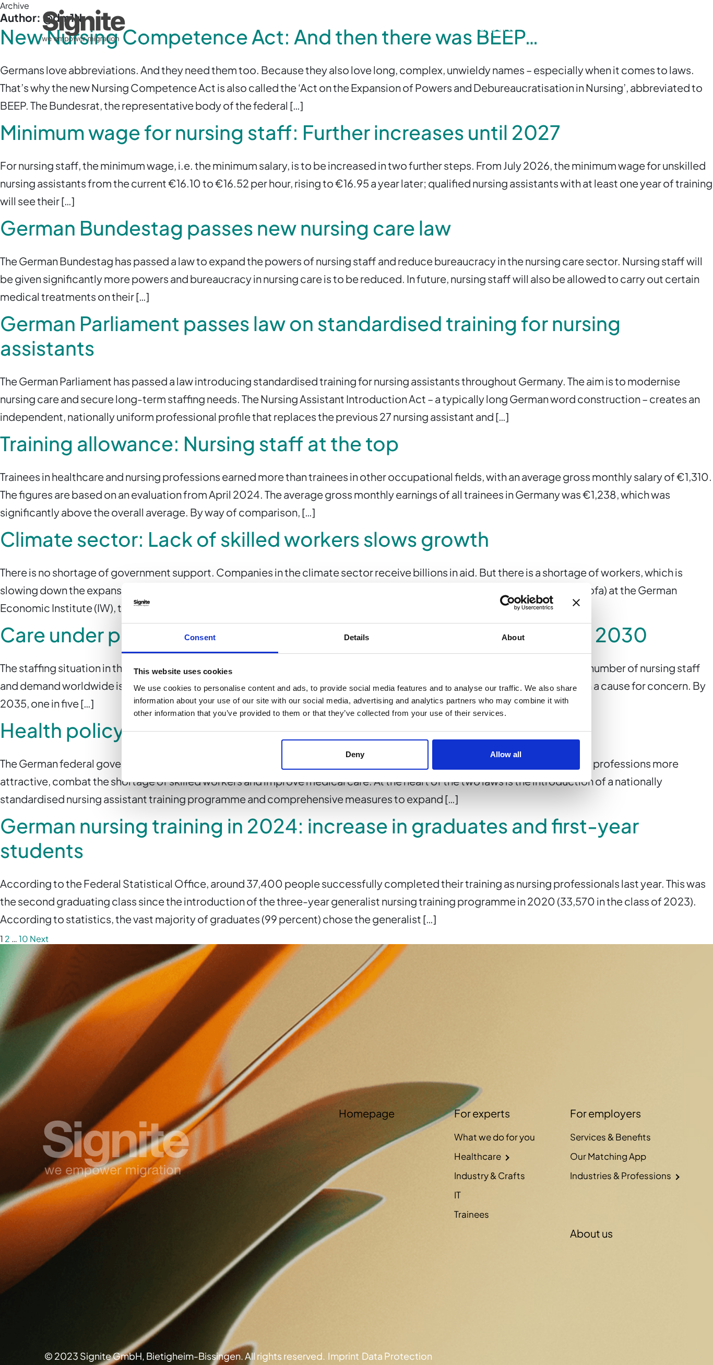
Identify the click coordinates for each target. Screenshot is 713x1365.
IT (457, 1195)
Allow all (505, 754)
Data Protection (397, 1356)
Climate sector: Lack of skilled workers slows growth (244, 538)
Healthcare (477, 1156)
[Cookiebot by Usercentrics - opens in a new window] (507, 603)
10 (23, 938)
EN (664, 26)
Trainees (471, 1214)
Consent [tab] (200, 637)
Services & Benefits (610, 1137)
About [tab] (513, 637)
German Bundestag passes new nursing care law (225, 227)
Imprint (343, 1356)
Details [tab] (357, 637)
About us (626, 26)
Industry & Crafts (489, 1175)
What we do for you (494, 1137)
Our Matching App (608, 1156)
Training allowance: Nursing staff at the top (199, 443)
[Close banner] (576, 603)
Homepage (424, 26)
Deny (355, 754)
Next (39, 938)
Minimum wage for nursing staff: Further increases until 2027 (280, 132)
